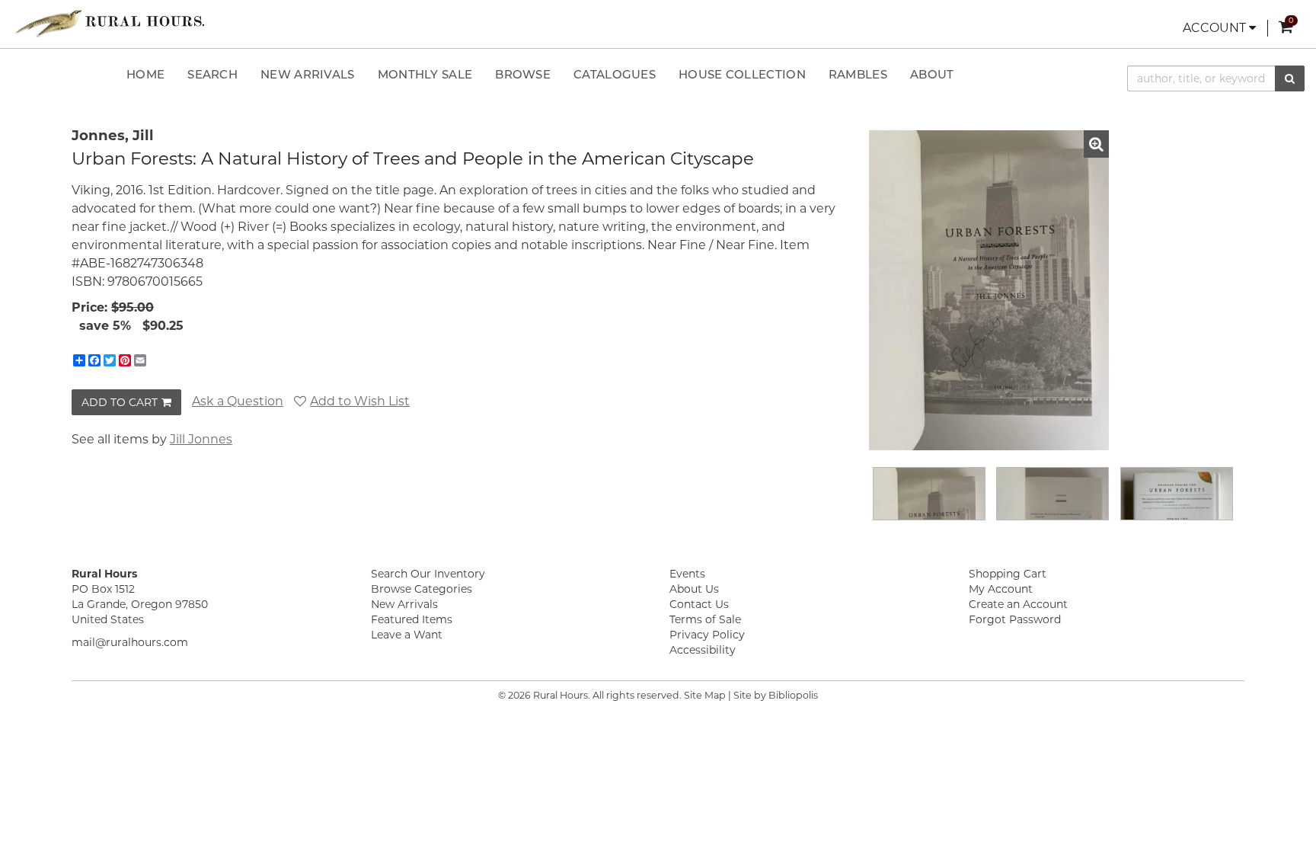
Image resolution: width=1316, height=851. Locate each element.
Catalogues (614, 76)
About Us (694, 589)
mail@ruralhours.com (130, 642)
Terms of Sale (705, 619)
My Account (1001, 589)
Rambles (858, 76)
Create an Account (1018, 604)
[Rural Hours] (109, 24)
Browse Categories (421, 589)
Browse (523, 76)
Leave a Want (406, 634)
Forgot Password (1015, 619)
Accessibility (702, 650)
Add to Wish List (360, 401)
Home (145, 76)
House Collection (742, 76)
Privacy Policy (707, 634)
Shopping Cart (1007, 574)
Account (1216, 28)
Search (212, 76)
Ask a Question (237, 401)
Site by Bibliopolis (775, 695)
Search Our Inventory (428, 574)
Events (687, 574)
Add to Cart (119, 402)
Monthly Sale (425, 76)
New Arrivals (307, 76)
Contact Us (699, 604)
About (932, 76)
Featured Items (411, 619)
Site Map (705, 695)
